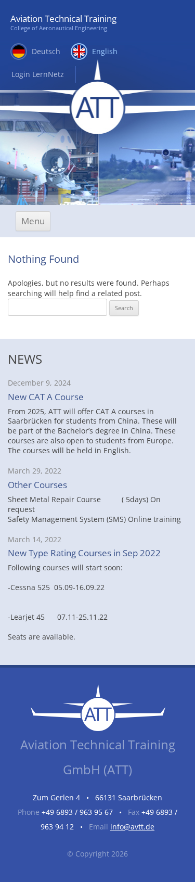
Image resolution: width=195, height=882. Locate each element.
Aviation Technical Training (63, 22)
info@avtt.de (132, 827)
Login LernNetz (37, 74)
